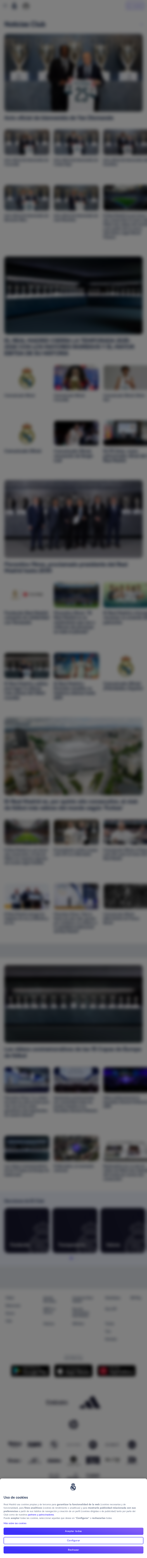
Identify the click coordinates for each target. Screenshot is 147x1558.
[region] (73, 1518)
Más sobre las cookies (15, 1523)
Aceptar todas (73, 1531)
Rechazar (73, 1549)
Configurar (73, 1540)
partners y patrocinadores (41, 1514)
